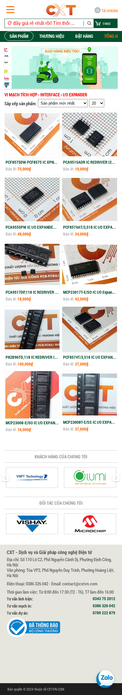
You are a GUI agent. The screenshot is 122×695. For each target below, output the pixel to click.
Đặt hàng (84, 36)
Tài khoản (110, 10)
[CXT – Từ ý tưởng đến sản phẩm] (61, 10)
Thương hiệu (51, 36)
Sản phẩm (18, 36)
